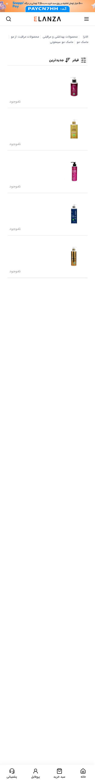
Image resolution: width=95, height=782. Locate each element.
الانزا (85, 37)
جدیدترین (56, 60)
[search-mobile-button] (8, 19)
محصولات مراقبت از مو (25, 37)
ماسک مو (82, 42)
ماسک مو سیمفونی (61, 42)
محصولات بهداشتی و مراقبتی (60, 37)
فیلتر (76, 60)
